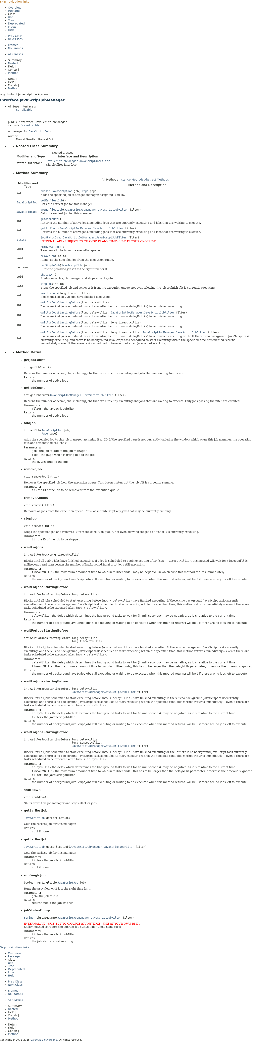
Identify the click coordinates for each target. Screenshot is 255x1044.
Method (13, 72)
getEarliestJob (51, 200)
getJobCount (49, 219)
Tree (11, 20)
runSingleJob (50, 265)
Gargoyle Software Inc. (44, 1039)
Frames (13, 45)
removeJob (47, 256)
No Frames (15, 48)
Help (11, 29)
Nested (13, 63)
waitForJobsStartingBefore (60, 302)
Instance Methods (131, 179)
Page (85, 191)
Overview (14, 7)
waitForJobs (49, 293)
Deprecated (16, 23)
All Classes (15, 54)
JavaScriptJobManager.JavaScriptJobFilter (78, 161)
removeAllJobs (50, 246)
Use (10, 17)
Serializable (24, 109)
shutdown (46, 274)
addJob (45, 191)
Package (14, 10)
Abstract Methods (156, 179)
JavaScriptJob (62, 191)
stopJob (46, 283)
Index (12, 26)
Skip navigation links (14, 1)
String (21, 239)
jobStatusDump (50, 237)
